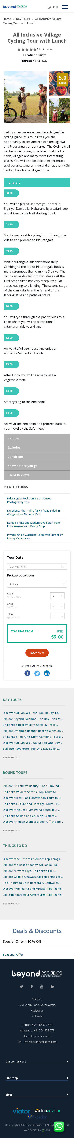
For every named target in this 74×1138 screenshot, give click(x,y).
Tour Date (15, 557)
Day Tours (23, 19)
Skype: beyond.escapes (37, 1036)
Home (7, 19)
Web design (31, 1130)
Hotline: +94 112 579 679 (37, 1025)
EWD (47, 1130)
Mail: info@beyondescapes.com (37, 1042)
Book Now (37, 652)
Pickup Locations (20, 575)
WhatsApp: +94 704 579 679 (37, 1030)
